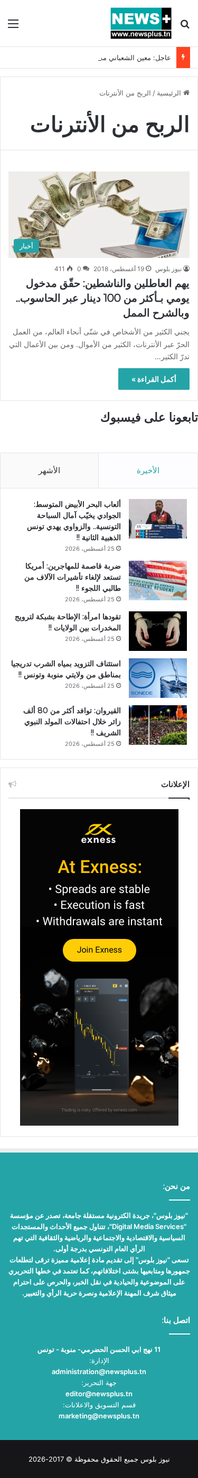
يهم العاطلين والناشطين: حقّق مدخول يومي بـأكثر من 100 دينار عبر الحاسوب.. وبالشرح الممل (103, 298)
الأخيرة (148, 470)
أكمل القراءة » (153, 379)
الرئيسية (170, 93)
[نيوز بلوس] (141, 23)
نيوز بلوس (168, 269)
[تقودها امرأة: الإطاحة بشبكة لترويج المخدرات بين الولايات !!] (158, 631)
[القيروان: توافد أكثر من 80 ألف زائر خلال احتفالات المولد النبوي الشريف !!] (158, 725)
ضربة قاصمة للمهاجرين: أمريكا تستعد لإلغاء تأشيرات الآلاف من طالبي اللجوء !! (72, 577)
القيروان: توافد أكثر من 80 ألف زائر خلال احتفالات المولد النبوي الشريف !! (72, 721)
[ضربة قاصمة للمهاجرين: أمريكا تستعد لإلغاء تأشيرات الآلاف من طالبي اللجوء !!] (158, 580)
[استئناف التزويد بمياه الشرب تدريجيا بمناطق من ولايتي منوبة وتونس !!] (158, 678)
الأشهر (49, 470)
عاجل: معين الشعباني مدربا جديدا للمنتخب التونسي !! (93, 57)
